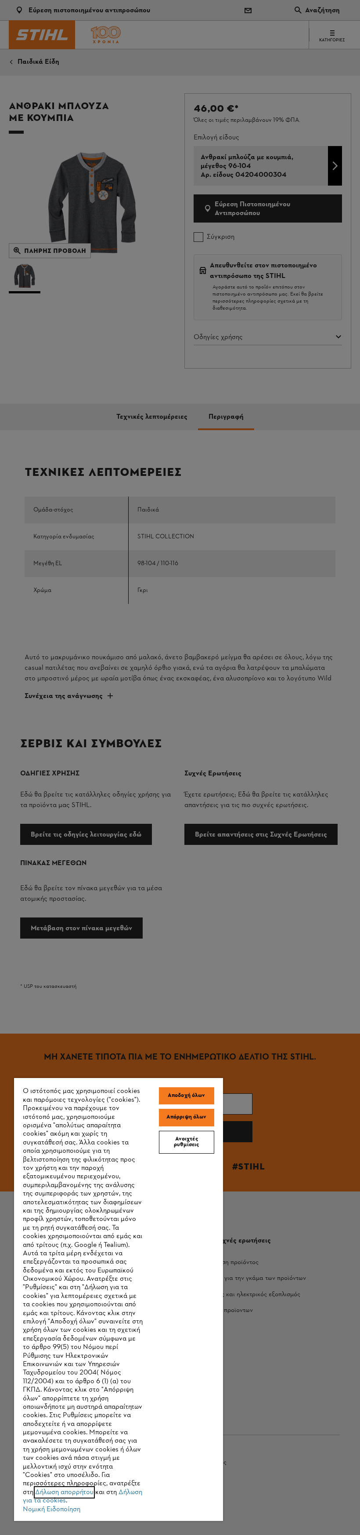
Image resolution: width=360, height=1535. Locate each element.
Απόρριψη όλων (186, 1117)
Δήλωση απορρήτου (64, 1492)
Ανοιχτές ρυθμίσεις (186, 1142)
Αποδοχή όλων (186, 1096)
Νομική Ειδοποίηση (51, 1509)
